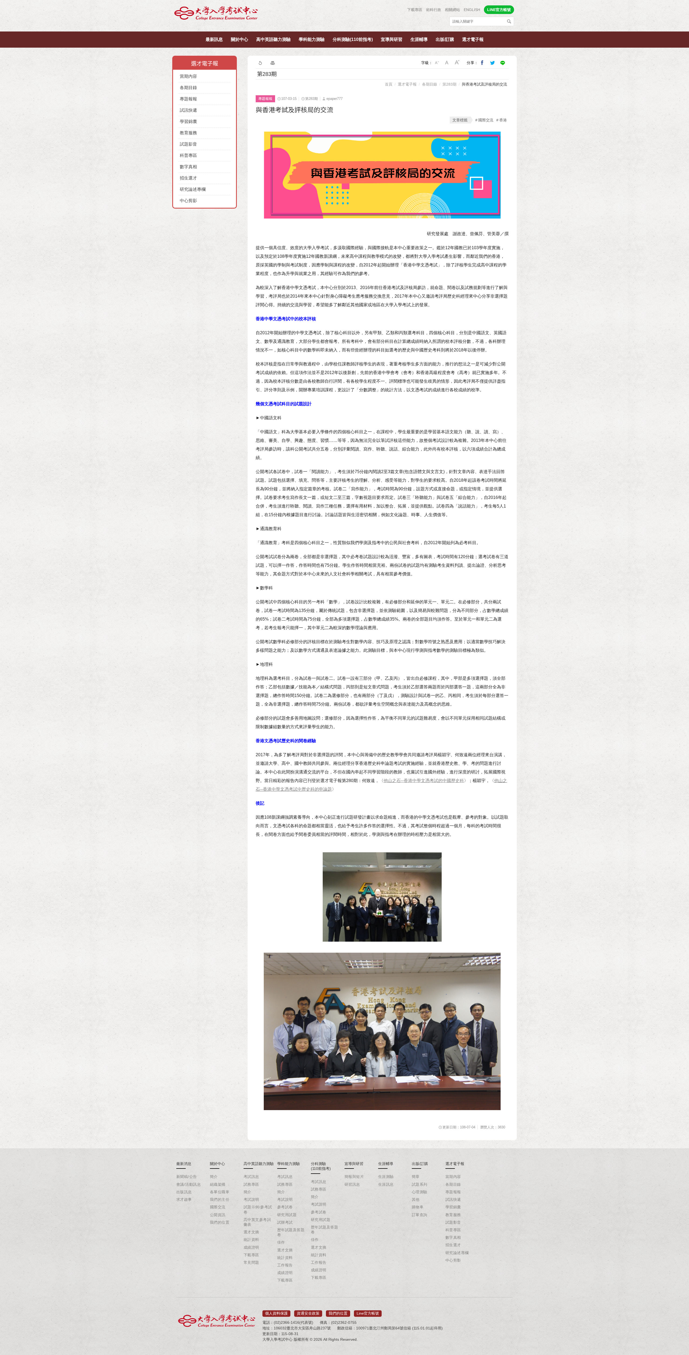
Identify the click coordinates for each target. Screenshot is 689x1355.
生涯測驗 (386, 1176)
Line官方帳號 (368, 1313)
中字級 (447, 62)
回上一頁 (260, 62)
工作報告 (285, 1265)
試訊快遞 (188, 110)
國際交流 (485, 120)
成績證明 (251, 1247)
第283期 (449, 84)
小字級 (437, 62)
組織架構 (218, 1184)
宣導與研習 (391, 39)
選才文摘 (251, 1232)
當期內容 (188, 76)
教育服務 (188, 133)
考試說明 (251, 1199)
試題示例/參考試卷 (258, 1209)
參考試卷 (285, 1207)
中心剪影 (188, 200)
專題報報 (188, 99)
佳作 (281, 1242)
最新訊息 (214, 39)
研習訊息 (352, 1184)
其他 (416, 1199)
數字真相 (188, 166)
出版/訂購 (445, 39)
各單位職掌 (219, 1192)
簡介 (214, 1176)
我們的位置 (219, 1222)
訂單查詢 (419, 1215)
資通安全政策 (308, 1313)
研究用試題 (287, 1215)
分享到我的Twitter (492, 62)
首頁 (388, 84)
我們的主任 (219, 1199)
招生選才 (188, 178)
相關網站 (452, 10)
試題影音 (188, 144)
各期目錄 (188, 87)
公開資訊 (218, 1215)
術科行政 (433, 10)
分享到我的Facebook (482, 62)
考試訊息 (251, 1176)
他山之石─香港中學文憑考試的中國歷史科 (424, 780)
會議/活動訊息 (188, 1184)
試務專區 (251, 1184)
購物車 (417, 1207)
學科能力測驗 (312, 39)
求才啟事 (184, 1199)
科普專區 (188, 155)
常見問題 (251, 1262)
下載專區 (414, 10)
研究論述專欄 (193, 189)
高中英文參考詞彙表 (257, 1222)
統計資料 (251, 1239)
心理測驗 (419, 1192)
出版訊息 (184, 1192)
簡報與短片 (354, 1176)
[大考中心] (216, 14)
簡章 (416, 1176)
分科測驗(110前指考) (353, 39)
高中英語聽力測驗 (273, 39)
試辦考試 (285, 1222)
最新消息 (183, 1164)
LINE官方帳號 (499, 10)
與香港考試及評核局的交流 (484, 84)
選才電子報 (473, 39)
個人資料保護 (276, 1313)
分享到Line (502, 62)
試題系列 (419, 1184)
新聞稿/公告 (186, 1176)
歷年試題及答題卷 (290, 1232)
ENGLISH (472, 10)
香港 (503, 120)
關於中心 (239, 39)
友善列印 (272, 62)
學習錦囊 (188, 121)
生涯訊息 (386, 1184)
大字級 (457, 62)
